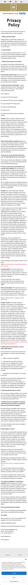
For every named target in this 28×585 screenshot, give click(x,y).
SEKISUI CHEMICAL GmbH (10, 13)
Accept (14, 573)
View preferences (14, 581)
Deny (14, 577)
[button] (26, 559)
